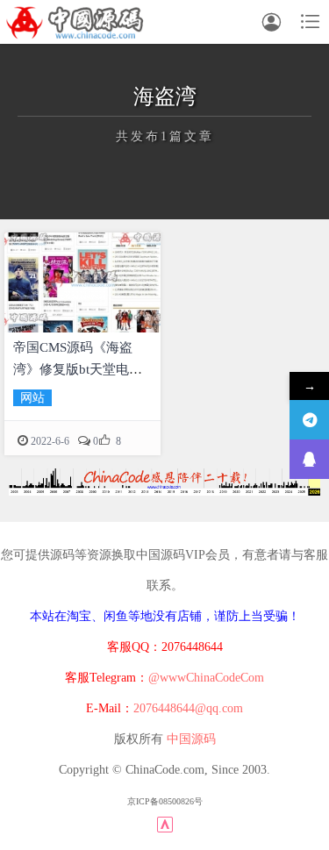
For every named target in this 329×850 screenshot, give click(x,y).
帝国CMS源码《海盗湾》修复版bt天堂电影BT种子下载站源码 (77, 369)
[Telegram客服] (309, 419)
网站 (32, 397)
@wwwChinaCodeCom (206, 677)
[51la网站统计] (165, 824)
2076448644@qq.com (188, 708)
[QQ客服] (309, 459)
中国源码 (191, 739)
